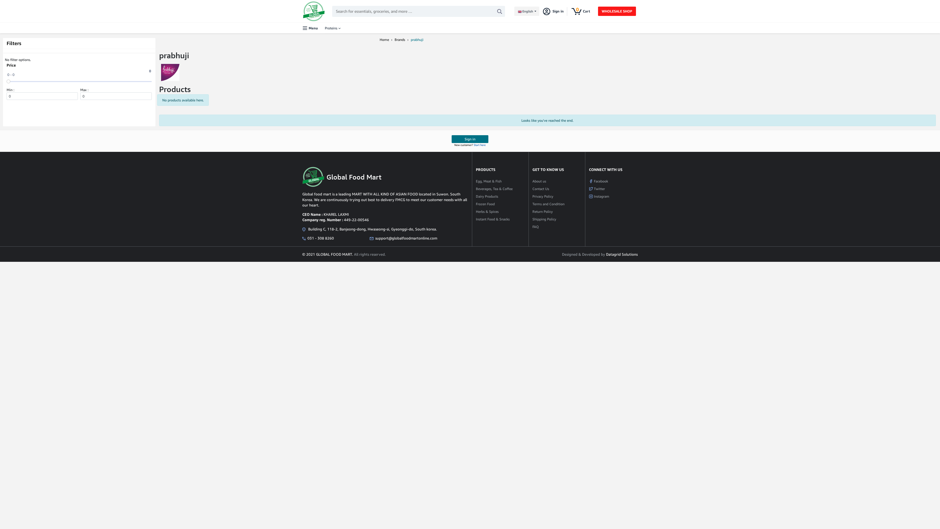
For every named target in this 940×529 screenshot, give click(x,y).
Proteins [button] (331, 28)
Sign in (470, 139)
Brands (400, 39)
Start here (480, 144)
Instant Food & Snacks (493, 219)
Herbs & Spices (487, 211)
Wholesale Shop (617, 11)
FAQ (535, 227)
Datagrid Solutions (622, 254)
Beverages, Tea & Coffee (494, 189)
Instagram (601, 196)
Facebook (600, 181)
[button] (526, 11)
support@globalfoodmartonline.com (406, 238)
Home (384, 39)
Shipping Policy (544, 219)
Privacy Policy (542, 196)
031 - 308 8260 (320, 238)
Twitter (599, 189)
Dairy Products (487, 196)
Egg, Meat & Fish (489, 181)
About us (539, 181)
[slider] (8, 81)
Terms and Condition (548, 204)
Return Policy (542, 211)
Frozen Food (485, 204)
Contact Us (540, 189)
